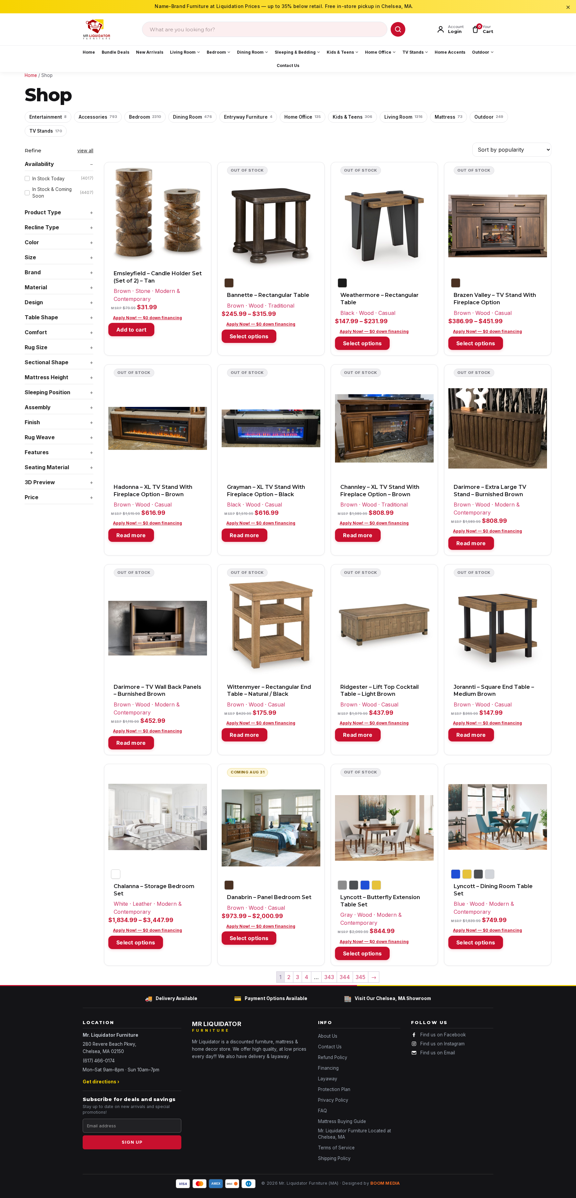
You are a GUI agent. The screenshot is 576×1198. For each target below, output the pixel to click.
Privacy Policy (333, 1100)
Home (89, 52)
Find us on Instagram (442, 1043)
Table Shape (41, 317)
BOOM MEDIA (385, 1183)
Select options (249, 336)
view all (85, 150)
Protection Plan (334, 1089)
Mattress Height (46, 377)
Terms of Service (336, 1147)
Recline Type (42, 227)
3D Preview (40, 482)
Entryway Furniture (248, 117)
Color (32, 242)
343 (329, 977)
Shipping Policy (334, 1158)
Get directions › (101, 1081)
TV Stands (413, 52)
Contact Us (288, 65)
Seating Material (47, 467)
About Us (327, 1036)
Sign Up (132, 1142)
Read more (131, 535)
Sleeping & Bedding (295, 52)
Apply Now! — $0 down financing (147, 317)
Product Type (43, 212)
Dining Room (250, 52)
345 (360, 977)
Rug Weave (40, 437)
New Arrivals (149, 52)
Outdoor (480, 52)
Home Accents (450, 52)
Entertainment (48, 117)
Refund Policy (332, 1057)
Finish (32, 422)
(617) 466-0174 (99, 1060)
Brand (33, 272)
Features (37, 452)
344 (345, 977)
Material (36, 287)
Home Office (378, 52)
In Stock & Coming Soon (62, 193)
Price (31, 497)
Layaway (327, 1078)
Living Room (183, 52)
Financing (328, 1068)
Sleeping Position (47, 392)
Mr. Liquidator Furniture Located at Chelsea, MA (354, 1134)
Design (34, 302)
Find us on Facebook (443, 1034)
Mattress (448, 117)
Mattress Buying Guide (342, 1121)
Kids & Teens (340, 52)
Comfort (36, 332)
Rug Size (36, 347)
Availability (39, 164)
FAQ (322, 1110)
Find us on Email (437, 1052)
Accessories (98, 117)
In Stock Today (62, 178)
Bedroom (216, 52)
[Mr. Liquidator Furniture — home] (97, 29)
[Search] (398, 29)
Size (30, 257)
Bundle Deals (115, 52)
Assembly (38, 407)
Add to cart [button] (131, 329)
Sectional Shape (46, 362)
